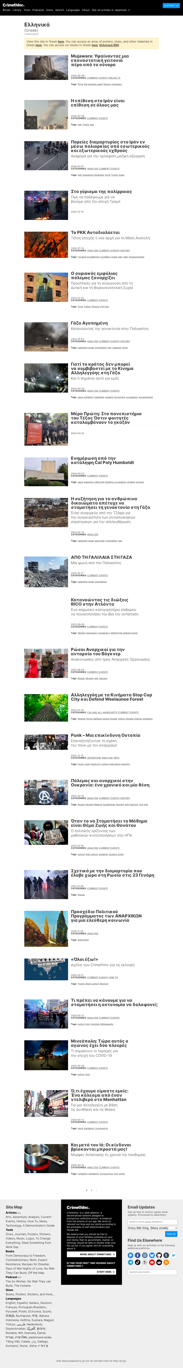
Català (25, 1341)
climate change (134, 718)
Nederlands (34, 1324)
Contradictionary (17, 1260)
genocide (100, 540)
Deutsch (46, 1303)
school (81, 854)
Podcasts (38, 10)
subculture (115, 764)
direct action (92, 983)
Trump (85, 124)
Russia (81, 678)
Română (11, 1333)
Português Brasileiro (32, 1307)
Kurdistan (99, 175)
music (81, 764)
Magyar (49, 1320)
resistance (88, 175)
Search (59, 10)
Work (33, 1260)
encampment (146, 397)
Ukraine (89, 678)
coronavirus (101, 1128)
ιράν (120, 256)
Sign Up (171, 1234)
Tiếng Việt (13, 1341)
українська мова (39, 1337)
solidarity (148, 718)
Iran (80, 124)
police (121, 718)
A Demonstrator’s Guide (39, 1225)
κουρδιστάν (93, 256)
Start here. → (106, 1271)
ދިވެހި (33, 1341)
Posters (33, 1234)
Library (17, 10)
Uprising (95, 1024)
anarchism (83, 939)
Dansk (41, 1333)
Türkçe (10, 1324)
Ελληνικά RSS (109, 45)
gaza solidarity (86, 397)
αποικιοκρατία (136, 256)
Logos (30, 1238)
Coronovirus (106, 1173)
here (61, 41)
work (80, 1128)
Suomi (47, 1311)
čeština (25, 1320)
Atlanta (81, 633)
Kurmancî (12, 1346)
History (125, 250)
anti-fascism (131, 804)
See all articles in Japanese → (111, 10)
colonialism (101, 347)
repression (91, 633)
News (43, 1221)
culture (105, 764)
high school (92, 854)
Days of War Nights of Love (24, 1268)
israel (121, 175)
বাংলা (20, 1333)
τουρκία (82, 256)
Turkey (87, 306)
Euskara (37, 1320)
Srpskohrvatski (16, 1328)
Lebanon (117, 347)
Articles (11, 1212)
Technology (13, 1225)
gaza (80, 482)
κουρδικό (105, 256)
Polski (23, 1311)
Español (22, 1303)
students (103, 854)
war (92, 124)
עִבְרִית (9, 1337)
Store (49, 10)
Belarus (98, 804)
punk (87, 764)
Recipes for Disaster (35, 1264)
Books (6, 10)
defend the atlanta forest (124, 633)
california (99, 482)
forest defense (94, 718)
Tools (27, 10)
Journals (20, 1234)
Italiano (34, 1303)
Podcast (11, 1277)
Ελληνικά (34, 1311)
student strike (116, 854)
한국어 (41, 1328)
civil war (104, 306)
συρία (114, 256)
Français (11, 1307)
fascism (103, 678)
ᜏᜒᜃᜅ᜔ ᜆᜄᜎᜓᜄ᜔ (38, 1346)
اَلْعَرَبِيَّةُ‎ (31, 1328)
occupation (132, 397)
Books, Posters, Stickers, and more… (30, 1294)
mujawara (116, 84)
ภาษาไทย (21, 1337)
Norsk (24, 1346)
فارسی (21, 1324)
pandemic (89, 1128)
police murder (110, 718)
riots (87, 1024)
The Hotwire (22, 1285)
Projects (114, 77)
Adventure (94, 757)
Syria (80, 84)
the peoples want (93, 84)
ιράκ (125, 256)
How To (113, 977)
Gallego (42, 1341)
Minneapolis (106, 1024)
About (86, 10)
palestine (82, 347)
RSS (19, 1213)
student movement (115, 397)
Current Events (97, 77)
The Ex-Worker (16, 1281)
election (104, 983)
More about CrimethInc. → (97, 1254)
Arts (116, 757)
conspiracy (104, 633)
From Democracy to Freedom (25, 1255)
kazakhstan (109, 804)
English (10, 1303)
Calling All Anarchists (102, 712)
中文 (35, 1315)
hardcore (96, 764)
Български (23, 1315)
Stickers (44, 1234)
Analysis (92, 168)
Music (20, 1238)
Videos (10, 1238)
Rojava (107, 84)
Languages (73, 10)
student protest (135, 482)
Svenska (30, 1333)
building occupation (115, 482)
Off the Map (36, 1273)
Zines (9, 1234)
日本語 (10, 1315)
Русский (11, 1311)
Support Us (171, 5)
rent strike (119, 1173)
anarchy (125, 764)
